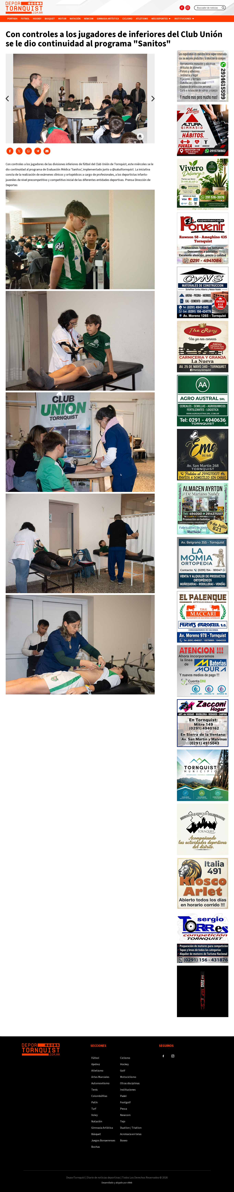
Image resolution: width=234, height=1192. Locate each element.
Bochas (95, 1147)
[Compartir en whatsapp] (28, 151)
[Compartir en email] (47, 151)
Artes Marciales (100, 1077)
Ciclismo (127, 18)
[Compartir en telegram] (37, 151)
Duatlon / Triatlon (130, 1128)
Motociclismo (128, 1077)
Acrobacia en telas (130, 1134)
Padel (123, 1096)
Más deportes (159, 18)
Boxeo (123, 1140)
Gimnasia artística (108, 18)
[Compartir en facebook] (10, 151)
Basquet (50, 18)
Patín (94, 1102)
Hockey (37, 18)
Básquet (96, 1134)
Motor (62, 18)
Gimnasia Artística (102, 1128)
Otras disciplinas (130, 1083)
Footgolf (125, 1102)
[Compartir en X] (19, 151)
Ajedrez (95, 1064)
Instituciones (183, 18)
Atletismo (142, 18)
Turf (93, 1109)
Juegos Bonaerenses (103, 1140)
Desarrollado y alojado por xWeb (117, 1182)
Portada (12, 18)
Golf (122, 1071)
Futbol (25, 18)
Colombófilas (99, 1096)
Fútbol (95, 1058)
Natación (75, 18)
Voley (94, 1115)
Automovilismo (100, 1083)
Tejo (122, 1121)
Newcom (88, 18)
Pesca (123, 1109)
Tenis (94, 1090)
